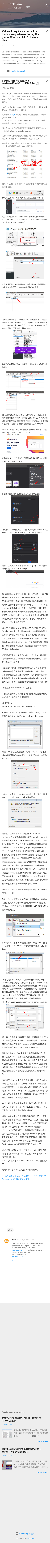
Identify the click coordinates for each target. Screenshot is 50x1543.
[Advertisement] (15, 17)
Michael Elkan (30, 1538)
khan (14, 1240)
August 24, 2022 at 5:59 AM (26, 1240)
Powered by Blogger (26, 1533)
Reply (14, 1260)
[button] (46, 32)
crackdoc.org (17, 1250)
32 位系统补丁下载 (10, 1175)
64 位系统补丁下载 (29, 1175)
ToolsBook (15, 4)
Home (27, 7)
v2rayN (12, 115)
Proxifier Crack (17, 1256)
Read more (43, 1441)
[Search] (46, 6)
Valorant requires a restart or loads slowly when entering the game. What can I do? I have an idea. (20, 36)
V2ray (10, 1230)
